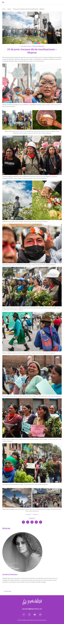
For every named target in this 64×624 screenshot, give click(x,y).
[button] (3, 2)
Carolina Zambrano (38, 46)
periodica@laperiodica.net (32, 609)
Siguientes (35, 514)
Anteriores (28, 514)
